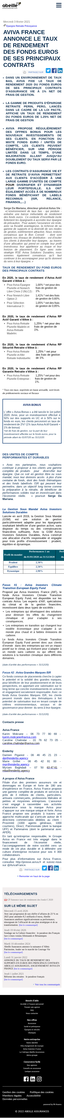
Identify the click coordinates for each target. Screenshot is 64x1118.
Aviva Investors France (32, 1049)
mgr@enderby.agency (15, 764)
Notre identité (32, 1043)
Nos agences (32, 1065)
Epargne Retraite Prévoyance (21, 26)
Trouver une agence (32, 1007)
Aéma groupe (32, 1055)
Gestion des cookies (13, 1092)
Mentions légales (12, 1095)
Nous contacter (32, 1013)
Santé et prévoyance (32, 1027)
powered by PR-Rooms (52, 1105)
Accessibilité (34, 1095)
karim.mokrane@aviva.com (19, 737)
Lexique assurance (32, 1072)
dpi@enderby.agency (15, 758)
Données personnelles (14, 1099)
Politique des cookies (42, 1092)
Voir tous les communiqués (47, 984)
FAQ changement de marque (32, 1046)
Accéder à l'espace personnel (32, 1004)
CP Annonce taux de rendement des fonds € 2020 (30, 899)
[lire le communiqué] (28, 925)
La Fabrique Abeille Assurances (32, 1052)
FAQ (32, 1010)
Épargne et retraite (32, 1030)
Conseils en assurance (32, 1068)
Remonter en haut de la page (34, 876)
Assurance (32, 1024)
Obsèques (32, 1033)
